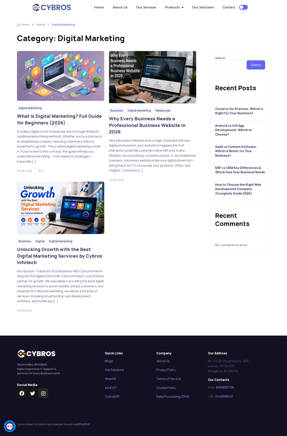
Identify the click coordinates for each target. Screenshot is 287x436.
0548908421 (224, 396)
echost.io (83, 424)
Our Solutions (203, 7)
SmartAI (110, 379)
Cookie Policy (166, 388)
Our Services (146, 7)
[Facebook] (22, 393)
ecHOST (111, 388)
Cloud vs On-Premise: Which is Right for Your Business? (239, 111)
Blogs (109, 361)
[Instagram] (43, 393)
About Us (120, 7)
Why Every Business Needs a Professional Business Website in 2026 (147, 125)
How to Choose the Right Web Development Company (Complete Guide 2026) (238, 189)
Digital (40, 24)
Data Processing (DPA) (173, 396)
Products (172, 7)
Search (220, 58)
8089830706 (225, 387)
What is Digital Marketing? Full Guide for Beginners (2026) (59, 119)
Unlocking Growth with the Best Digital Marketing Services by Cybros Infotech (59, 255)
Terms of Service (168, 379)
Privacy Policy (166, 370)
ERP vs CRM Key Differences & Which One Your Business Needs (240, 170)
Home (99, 7)
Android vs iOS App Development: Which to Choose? (233, 130)
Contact (229, 7)
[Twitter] (32, 393)
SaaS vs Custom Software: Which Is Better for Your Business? (236, 151)
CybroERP (112, 396)
